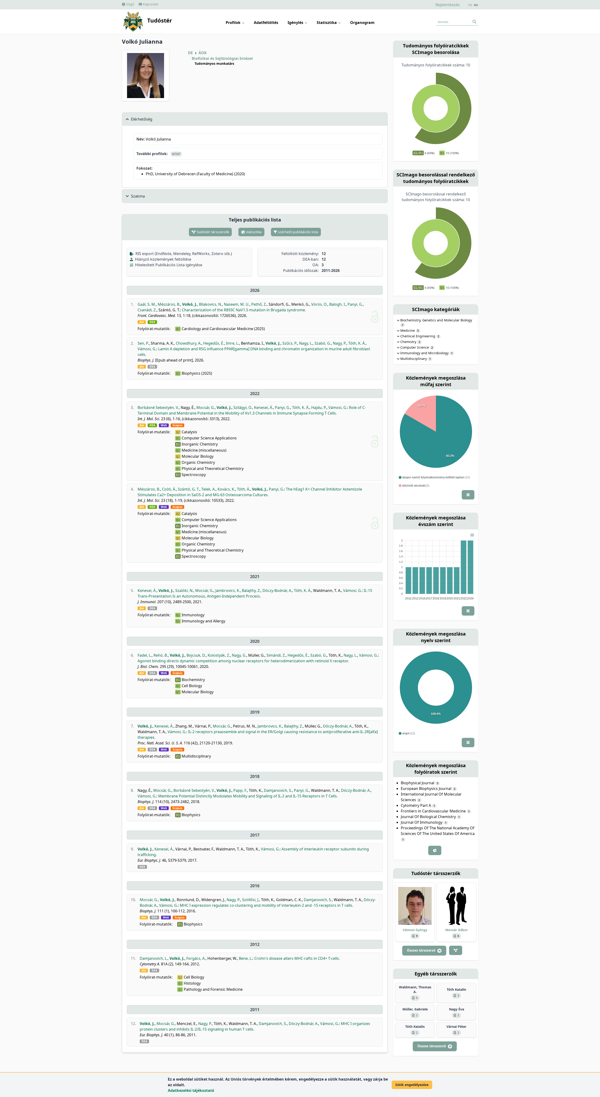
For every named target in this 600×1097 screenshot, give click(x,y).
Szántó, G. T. (188, 489)
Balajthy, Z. (251, 590)
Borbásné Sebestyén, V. (158, 407)
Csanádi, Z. (147, 309)
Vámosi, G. (147, 348)
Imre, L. (232, 343)
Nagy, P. (339, 343)
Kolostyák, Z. (219, 655)
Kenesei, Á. (263, 407)
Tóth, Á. (243, 489)
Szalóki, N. (184, 590)
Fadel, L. (145, 655)
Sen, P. (143, 343)
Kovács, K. (226, 489)
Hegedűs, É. (213, 343)
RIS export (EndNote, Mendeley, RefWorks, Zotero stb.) (183, 253)
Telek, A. (208, 489)
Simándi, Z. (276, 655)
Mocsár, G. (205, 407)
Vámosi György (415, 930)
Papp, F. (240, 790)
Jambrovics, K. (227, 590)
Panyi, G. (355, 304)
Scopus (177, 425)
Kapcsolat (150, 4)
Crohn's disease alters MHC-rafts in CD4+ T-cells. (297, 958)
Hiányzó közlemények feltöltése (162, 259)
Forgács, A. (196, 958)
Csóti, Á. (169, 489)
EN (470, 5)
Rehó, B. (161, 655)
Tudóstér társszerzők (212, 232)
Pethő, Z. (259, 304)
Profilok (233, 22)
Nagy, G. (239, 655)
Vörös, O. (319, 304)
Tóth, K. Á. (357, 343)
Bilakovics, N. (210, 304)
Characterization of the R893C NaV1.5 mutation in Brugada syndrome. (244, 309)
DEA (152, 322)
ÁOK (203, 52)
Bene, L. (245, 958)
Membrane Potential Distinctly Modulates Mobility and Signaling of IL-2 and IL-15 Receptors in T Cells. (248, 796)
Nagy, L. (306, 343)
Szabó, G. (323, 343)
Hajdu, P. (318, 407)
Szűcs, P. (289, 343)
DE (190, 52)
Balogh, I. (337, 304)
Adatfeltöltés (266, 22)
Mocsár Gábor (456, 930)
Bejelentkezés (447, 4)
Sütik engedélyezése (411, 1084)
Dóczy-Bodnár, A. (277, 590)
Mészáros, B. (169, 304)
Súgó (129, 4)
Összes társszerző (424, 950)
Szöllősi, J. (250, 899)
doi (141, 322)
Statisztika (327, 22)
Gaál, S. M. (147, 304)
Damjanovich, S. (278, 790)
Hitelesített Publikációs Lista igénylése (168, 264)
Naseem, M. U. (236, 304)
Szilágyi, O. (242, 407)
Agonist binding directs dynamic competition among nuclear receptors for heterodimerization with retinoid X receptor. (243, 660)
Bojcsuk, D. (196, 655)
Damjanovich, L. (154, 958)
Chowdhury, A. (188, 343)
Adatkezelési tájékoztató (191, 1090)
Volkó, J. (189, 304)
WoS (164, 425)
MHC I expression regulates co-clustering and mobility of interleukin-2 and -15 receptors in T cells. (266, 905)
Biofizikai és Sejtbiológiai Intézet (222, 58)
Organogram (362, 22)
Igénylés (296, 22)
